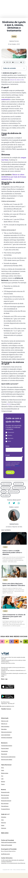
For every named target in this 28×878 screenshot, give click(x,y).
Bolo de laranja (4, 803)
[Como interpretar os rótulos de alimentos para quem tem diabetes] (14, 608)
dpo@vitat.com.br (5, 854)
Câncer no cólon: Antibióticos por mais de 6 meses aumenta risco (13, 177)
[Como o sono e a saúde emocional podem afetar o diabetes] (14, 544)
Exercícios (3, 822)
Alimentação (4, 718)
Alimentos (3, 817)
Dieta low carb (4, 721)
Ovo (2, 776)
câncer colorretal (6, 484)
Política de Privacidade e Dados (8, 842)
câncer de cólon (18, 484)
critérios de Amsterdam (18, 487)
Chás (2, 820)
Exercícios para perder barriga (8, 756)
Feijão (2, 770)
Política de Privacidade (6, 845)
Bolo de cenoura (5, 795)
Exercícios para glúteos (6, 759)
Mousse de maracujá (6, 800)
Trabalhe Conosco (6, 709)
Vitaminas (3, 828)
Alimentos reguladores (6, 737)
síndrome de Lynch (13, 491)
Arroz (2, 767)
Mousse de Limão (5, 792)
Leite (2, 778)
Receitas (3, 789)
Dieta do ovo (4, 723)
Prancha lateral (5, 748)
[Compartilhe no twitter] (14, 503)
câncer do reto (5, 487)
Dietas (2, 825)
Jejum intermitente (5, 735)
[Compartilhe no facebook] (9, 503)
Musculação (4, 754)
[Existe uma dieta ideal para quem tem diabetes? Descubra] (14, 577)
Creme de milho (5, 798)
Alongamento (4, 751)
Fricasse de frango (5, 809)
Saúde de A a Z (5, 814)
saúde (3, 491)
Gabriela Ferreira (14, 41)
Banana (3, 781)
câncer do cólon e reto (17, 80)
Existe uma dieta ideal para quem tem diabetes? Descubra (13, 584)
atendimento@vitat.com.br (7, 706)
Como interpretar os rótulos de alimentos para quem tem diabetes (13, 616)
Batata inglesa (4, 773)
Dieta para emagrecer (6, 732)
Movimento (4, 743)
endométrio (5, 99)
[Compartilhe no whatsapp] (18, 503)
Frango (3, 784)
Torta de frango (4, 806)
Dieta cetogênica (5, 726)
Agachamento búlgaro (6, 745)
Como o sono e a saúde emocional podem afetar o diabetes (12, 552)
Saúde (14, 36)
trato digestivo (5, 495)
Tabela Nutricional (6, 764)
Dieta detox (4, 729)
